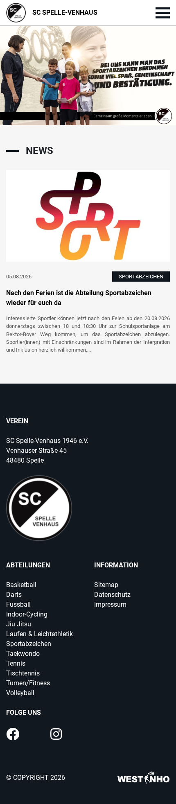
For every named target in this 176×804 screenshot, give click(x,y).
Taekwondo (23, 653)
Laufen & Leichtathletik (39, 634)
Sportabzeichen (28, 644)
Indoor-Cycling (26, 614)
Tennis (15, 663)
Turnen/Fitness (28, 683)
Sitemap (106, 585)
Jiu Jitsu (18, 624)
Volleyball (20, 693)
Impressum (110, 604)
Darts (14, 594)
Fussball (18, 604)
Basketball (21, 585)
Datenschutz (112, 594)
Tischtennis (23, 673)
